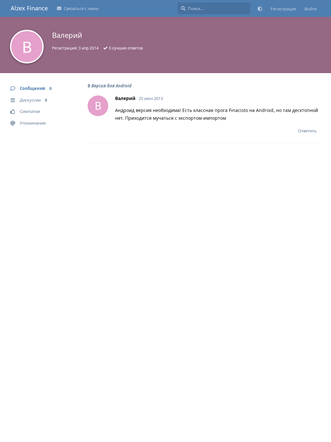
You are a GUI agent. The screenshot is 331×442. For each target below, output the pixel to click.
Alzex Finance (29, 8)
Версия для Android (111, 86)
